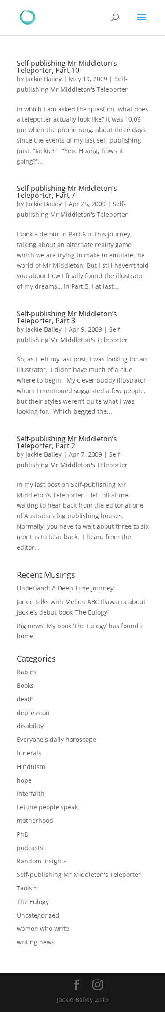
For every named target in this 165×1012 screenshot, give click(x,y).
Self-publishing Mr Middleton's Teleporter (79, 874)
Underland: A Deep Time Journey (65, 588)
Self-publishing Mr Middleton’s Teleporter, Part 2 (67, 442)
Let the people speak (47, 807)
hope (24, 780)
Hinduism (31, 766)
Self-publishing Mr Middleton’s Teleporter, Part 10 (67, 66)
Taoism (27, 888)
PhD (23, 834)
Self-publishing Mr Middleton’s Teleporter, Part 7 (67, 191)
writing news (36, 942)
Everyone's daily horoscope (56, 739)
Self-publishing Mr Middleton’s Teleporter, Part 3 (67, 317)
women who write (43, 928)
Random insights (41, 861)
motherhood (35, 820)
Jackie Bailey (44, 79)
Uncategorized (38, 915)
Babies (27, 672)
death (25, 699)
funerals (29, 753)
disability (30, 726)
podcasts (30, 848)
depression (33, 712)
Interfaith (30, 793)
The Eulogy (33, 902)
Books (25, 685)
